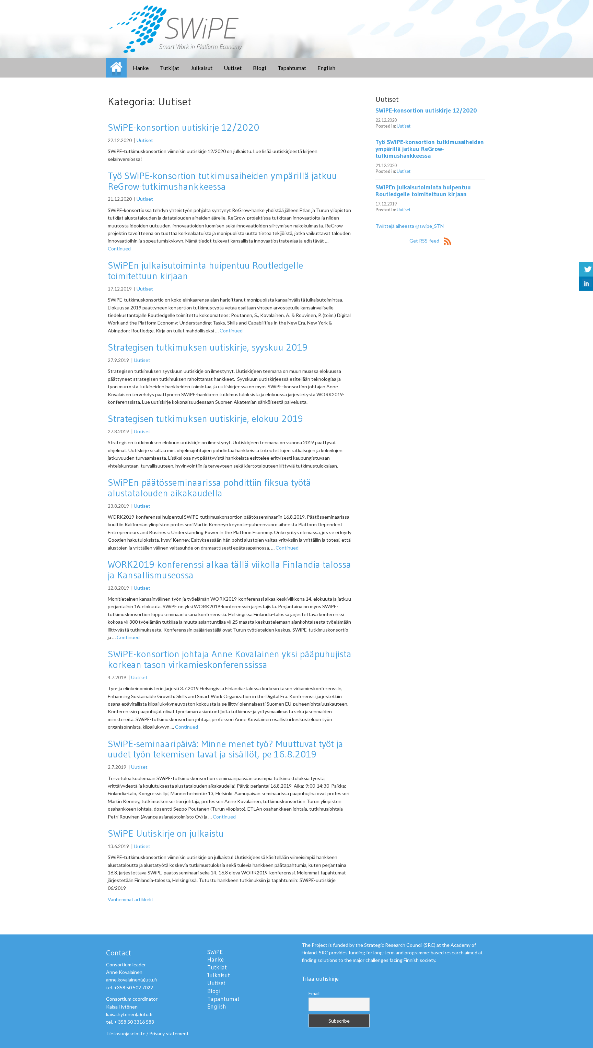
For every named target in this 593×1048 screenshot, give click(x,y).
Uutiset (233, 67)
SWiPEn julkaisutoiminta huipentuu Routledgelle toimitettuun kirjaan (205, 270)
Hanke (141, 67)
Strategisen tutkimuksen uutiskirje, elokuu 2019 (205, 418)
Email (314, 993)
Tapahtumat (292, 67)
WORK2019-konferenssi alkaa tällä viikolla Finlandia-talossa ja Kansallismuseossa (229, 569)
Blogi (259, 67)
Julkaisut (201, 67)
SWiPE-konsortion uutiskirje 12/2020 (183, 127)
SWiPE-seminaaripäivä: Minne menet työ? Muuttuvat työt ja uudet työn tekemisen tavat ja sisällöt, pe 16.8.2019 (225, 749)
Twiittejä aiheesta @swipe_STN (409, 226)
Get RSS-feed (424, 241)
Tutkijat (169, 67)
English (326, 67)
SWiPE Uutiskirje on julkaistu (166, 833)
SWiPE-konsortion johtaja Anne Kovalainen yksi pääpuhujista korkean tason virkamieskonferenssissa (229, 659)
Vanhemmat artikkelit (130, 899)
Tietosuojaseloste (126, 1033)
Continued (119, 248)
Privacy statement (169, 1033)
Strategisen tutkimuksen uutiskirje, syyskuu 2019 (207, 347)
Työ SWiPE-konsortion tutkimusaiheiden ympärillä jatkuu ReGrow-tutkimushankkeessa (222, 181)
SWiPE (116, 68)
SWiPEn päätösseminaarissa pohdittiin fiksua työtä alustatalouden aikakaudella (209, 487)
